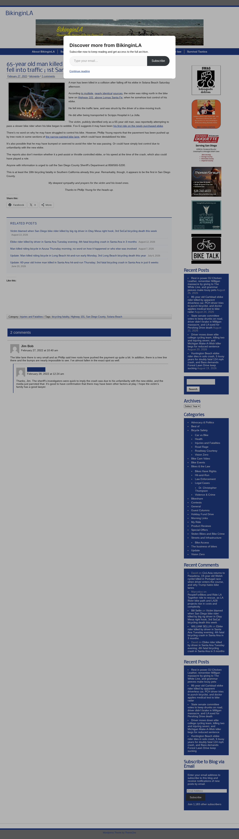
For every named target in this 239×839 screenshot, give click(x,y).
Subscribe (158, 60)
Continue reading (79, 71)
